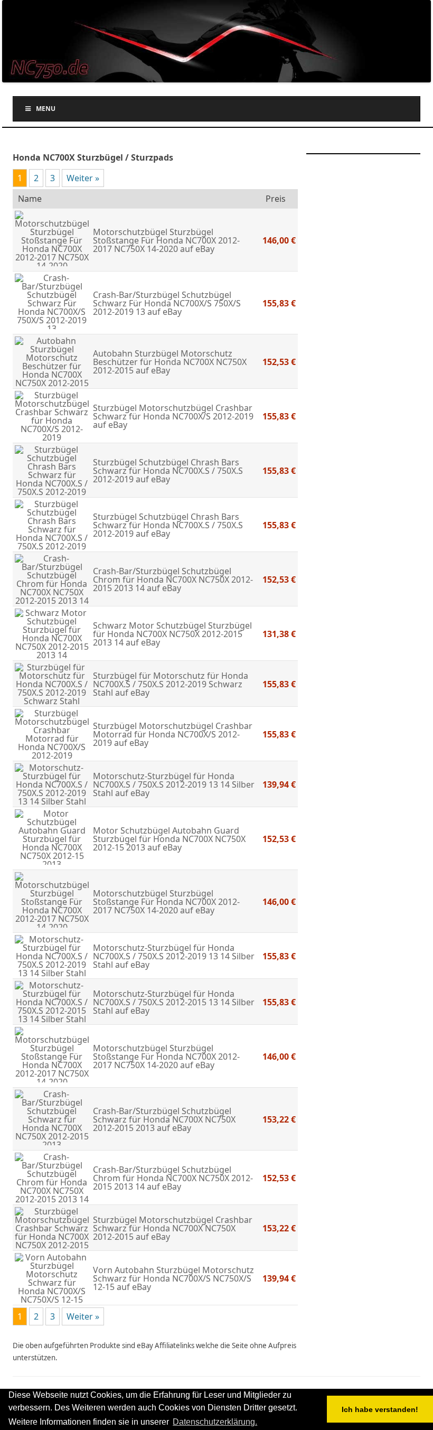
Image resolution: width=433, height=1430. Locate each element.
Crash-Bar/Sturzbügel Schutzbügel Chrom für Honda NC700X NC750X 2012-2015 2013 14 (173, 579)
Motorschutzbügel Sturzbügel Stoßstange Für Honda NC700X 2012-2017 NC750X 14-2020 (166, 240)
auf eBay (196, 249)
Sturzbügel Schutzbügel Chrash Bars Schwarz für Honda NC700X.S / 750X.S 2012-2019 (168, 470)
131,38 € (279, 634)
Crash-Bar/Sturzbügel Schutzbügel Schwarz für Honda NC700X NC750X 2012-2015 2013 (164, 1119)
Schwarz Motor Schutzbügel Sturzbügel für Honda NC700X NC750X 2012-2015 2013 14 (172, 634)
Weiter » (83, 178)
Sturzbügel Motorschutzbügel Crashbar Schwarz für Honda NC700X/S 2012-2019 (173, 412)
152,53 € (279, 362)
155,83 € (279, 303)
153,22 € (279, 1119)
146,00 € (279, 240)
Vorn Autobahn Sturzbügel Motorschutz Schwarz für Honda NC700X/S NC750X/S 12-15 (173, 1278)
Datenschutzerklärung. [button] (215, 1421)
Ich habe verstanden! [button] (380, 1409)
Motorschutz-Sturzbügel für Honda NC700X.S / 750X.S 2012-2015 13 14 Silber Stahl (174, 1002)
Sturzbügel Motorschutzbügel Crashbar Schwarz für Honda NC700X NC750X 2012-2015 (172, 1228)
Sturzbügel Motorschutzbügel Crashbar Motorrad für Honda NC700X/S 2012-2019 (172, 734)
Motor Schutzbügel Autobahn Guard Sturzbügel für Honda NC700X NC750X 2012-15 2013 (169, 839)
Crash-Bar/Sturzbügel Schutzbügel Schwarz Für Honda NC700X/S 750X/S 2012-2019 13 (167, 303)
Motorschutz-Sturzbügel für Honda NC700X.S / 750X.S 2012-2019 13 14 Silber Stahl (174, 784)
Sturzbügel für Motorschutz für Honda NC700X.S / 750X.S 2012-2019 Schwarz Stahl (170, 684)
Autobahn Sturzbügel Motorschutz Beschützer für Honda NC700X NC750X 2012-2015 (170, 362)
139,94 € (279, 784)
